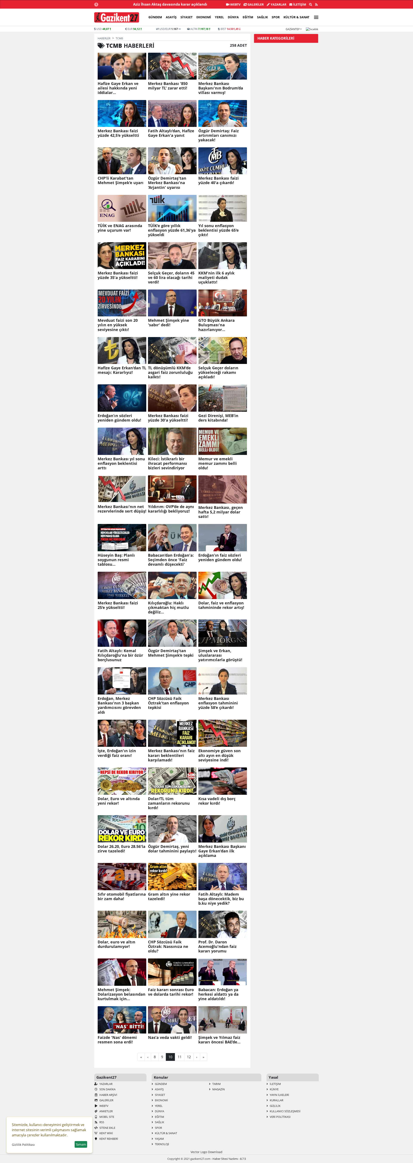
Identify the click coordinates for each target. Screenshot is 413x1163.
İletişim (299, 4)
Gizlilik (274, 1106)
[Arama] (310, 4)
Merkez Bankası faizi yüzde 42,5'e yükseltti (118, 133)
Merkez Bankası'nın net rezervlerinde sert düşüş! (122, 508)
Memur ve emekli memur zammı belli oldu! (217, 463)
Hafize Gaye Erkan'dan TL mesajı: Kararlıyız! (122, 370)
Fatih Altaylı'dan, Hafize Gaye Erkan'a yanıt (171, 133)
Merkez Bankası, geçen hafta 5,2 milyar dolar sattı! (220, 512)
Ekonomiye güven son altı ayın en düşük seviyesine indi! (219, 755)
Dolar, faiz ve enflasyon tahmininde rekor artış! (221, 605)
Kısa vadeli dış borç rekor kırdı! (217, 801)
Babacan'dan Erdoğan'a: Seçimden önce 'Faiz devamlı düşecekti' (171, 560)
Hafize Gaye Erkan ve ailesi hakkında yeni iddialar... (118, 88)
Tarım (216, 1084)
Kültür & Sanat (296, 17)
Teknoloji (161, 1144)
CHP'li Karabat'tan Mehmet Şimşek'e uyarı (120, 180)
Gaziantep (293, 29)
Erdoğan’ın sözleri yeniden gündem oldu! (119, 417)
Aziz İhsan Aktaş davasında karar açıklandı (170, 4)
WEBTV (234, 4)
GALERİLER (255, 4)
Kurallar (276, 1100)
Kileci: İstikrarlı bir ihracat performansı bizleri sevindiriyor (167, 463)
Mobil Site (106, 1117)
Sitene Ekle (107, 1128)
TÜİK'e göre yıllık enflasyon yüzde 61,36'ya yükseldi (172, 230)
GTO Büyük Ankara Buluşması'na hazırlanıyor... (216, 325)
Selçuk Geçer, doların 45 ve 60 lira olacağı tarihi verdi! (171, 277)
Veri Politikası (280, 1117)
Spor (276, 17)
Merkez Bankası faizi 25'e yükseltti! (118, 605)
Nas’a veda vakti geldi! (170, 1037)
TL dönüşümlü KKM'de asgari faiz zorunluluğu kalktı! (170, 372)
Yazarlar (278, 4)
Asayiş (171, 17)
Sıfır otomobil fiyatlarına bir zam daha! (122, 896)
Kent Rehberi (108, 1139)
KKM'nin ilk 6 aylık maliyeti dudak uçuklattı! (216, 277)
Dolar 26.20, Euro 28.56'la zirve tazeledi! (121, 848)
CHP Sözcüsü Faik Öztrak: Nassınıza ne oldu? (168, 946)
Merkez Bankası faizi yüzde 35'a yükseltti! (118, 275)
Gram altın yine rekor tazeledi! (169, 896)
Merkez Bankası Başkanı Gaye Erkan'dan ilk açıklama (222, 851)
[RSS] (316, 4)
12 (189, 1057)
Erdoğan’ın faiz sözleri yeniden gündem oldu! (220, 557)
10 (170, 1057)
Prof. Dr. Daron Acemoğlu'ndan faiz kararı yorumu (217, 946)
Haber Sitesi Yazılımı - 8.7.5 (229, 1159)
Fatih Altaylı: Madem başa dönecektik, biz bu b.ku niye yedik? (221, 899)
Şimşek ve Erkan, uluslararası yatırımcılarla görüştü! (220, 655)
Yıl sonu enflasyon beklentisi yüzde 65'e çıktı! (218, 230)
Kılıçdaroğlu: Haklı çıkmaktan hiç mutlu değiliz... (168, 607)
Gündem (155, 17)
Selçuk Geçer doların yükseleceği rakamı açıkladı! (218, 372)
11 (180, 1057)
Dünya (233, 17)
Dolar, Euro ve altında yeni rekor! (119, 801)
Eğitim (248, 17)
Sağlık (262, 17)
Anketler (106, 1111)
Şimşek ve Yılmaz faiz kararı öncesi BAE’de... (219, 1039)
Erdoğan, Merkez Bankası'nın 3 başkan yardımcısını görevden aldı (119, 705)
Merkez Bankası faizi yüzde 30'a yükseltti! (168, 417)
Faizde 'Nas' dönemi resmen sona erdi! (117, 1039)
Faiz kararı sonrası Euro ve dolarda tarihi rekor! (171, 992)
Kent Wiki (106, 1133)
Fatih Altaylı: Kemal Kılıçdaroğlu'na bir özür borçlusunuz (120, 655)
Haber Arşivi (108, 1095)
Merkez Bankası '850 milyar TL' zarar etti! (168, 85)
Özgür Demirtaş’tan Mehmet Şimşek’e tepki (171, 653)
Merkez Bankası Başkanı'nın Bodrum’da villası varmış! (220, 88)
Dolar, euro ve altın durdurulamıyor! (116, 944)
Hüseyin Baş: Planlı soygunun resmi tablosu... (116, 560)
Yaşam (159, 1139)
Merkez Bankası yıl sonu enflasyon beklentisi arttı (121, 463)
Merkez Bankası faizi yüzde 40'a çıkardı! (218, 180)
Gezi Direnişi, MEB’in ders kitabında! (218, 417)
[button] (314, 17)
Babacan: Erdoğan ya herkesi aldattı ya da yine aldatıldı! (218, 994)
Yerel (219, 17)
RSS (101, 1122)
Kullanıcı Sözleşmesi (285, 1111)
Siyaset (186, 17)
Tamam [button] (81, 1144)
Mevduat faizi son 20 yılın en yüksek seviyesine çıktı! (118, 325)
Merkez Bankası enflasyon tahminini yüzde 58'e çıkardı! (218, 703)
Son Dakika (107, 1089)
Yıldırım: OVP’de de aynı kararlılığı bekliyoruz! (171, 508)
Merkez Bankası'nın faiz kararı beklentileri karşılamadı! (171, 755)
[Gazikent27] (116, 17)
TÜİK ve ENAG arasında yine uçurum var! (120, 228)
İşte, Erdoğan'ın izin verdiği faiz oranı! (117, 753)
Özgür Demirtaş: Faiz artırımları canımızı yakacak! (218, 135)
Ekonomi (203, 17)
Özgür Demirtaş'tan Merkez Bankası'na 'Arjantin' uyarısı (167, 182)
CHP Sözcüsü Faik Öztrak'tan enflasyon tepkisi (168, 703)
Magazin (218, 1089)
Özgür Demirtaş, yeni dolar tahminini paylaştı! (172, 848)
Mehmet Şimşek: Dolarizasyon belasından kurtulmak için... (121, 994)
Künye (274, 1089)
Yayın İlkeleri (279, 1095)
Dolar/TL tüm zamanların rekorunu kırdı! (169, 803)
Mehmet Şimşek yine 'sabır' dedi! (168, 322)
